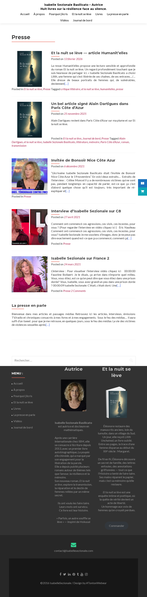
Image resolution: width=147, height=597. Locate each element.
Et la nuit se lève (81, 14)
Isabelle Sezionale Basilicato (59, 142)
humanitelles (107, 89)
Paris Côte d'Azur (110, 142)
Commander (116, 525)
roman (125, 142)
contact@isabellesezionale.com (73, 550)
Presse (46, 89)
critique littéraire (70, 89)
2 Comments (78, 290)
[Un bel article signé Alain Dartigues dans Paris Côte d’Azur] (30, 119)
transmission (19, 145)
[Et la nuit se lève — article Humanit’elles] (30, 68)
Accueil (24, 14)
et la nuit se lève (90, 89)
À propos (39, 14)
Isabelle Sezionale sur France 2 (80, 258)
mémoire (94, 142)
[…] (66, 83)
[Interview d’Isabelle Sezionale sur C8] (30, 226)
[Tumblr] (78, 574)
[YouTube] (81, 574)
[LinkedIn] (69, 574)
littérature (82, 142)
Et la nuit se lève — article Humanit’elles (89, 53)
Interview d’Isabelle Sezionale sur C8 (86, 211)
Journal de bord (82, 20)
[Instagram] (86, 574)
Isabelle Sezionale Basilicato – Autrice (73, 4)
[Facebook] (60, 574)
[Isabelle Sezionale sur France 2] (30, 274)
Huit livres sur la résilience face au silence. (74, 9)
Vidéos (64, 20)
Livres (99, 14)
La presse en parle (118, 14)
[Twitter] (64, 574)
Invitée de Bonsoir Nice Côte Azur (83, 160)
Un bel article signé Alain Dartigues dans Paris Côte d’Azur (89, 106)
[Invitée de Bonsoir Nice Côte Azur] (30, 176)
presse (119, 89)
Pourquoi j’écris (58, 14)
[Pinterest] (73, 574)
